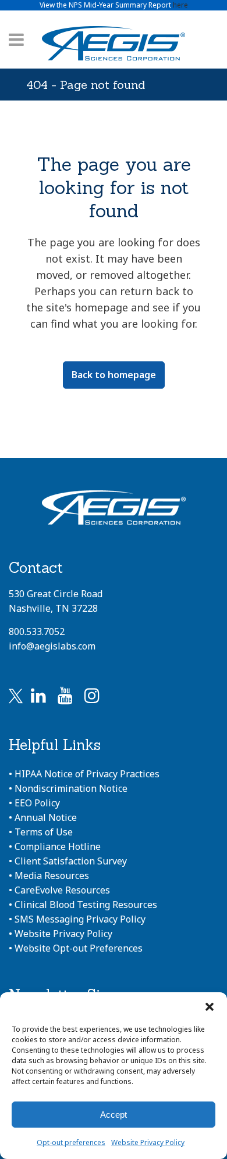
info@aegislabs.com (52, 646)
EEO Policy (37, 802)
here (180, 5)
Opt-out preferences (71, 1142)
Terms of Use (44, 832)
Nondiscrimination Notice (71, 788)
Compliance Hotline (58, 846)
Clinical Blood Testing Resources (86, 904)
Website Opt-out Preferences (79, 948)
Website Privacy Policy (148, 1142)
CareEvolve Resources (62, 890)
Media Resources (52, 875)
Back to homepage (114, 374)
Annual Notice (46, 817)
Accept (113, 1114)
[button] (209, 1007)
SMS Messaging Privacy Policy (80, 919)
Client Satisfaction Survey (71, 861)
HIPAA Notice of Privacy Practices (87, 773)
